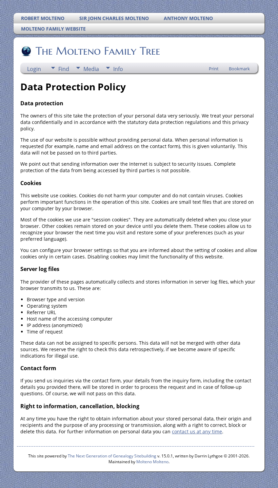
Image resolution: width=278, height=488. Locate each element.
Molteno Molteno (152, 462)
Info (118, 69)
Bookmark (239, 69)
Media (91, 69)
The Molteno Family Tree (98, 51)
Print (214, 69)
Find (63, 69)
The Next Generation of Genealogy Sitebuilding (112, 456)
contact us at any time (197, 431)
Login (34, 69)
